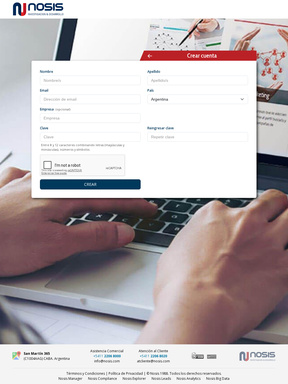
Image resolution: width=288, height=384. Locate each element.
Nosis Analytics (189, 378)
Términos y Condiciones (85, 373)
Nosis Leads (161, 378)
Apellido (153, 71)
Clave (44, 128)
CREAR (90, 184)
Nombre (46, 71)
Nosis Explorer (134, 378)
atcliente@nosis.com (153, 361)
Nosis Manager (70, 378)
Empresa (47, 109)
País (150, 90)
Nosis (218, 378)
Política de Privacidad (126, 373)
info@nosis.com (107, 361)
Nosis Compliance (102, 378)
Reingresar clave (160, 128)
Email (44, 90)
